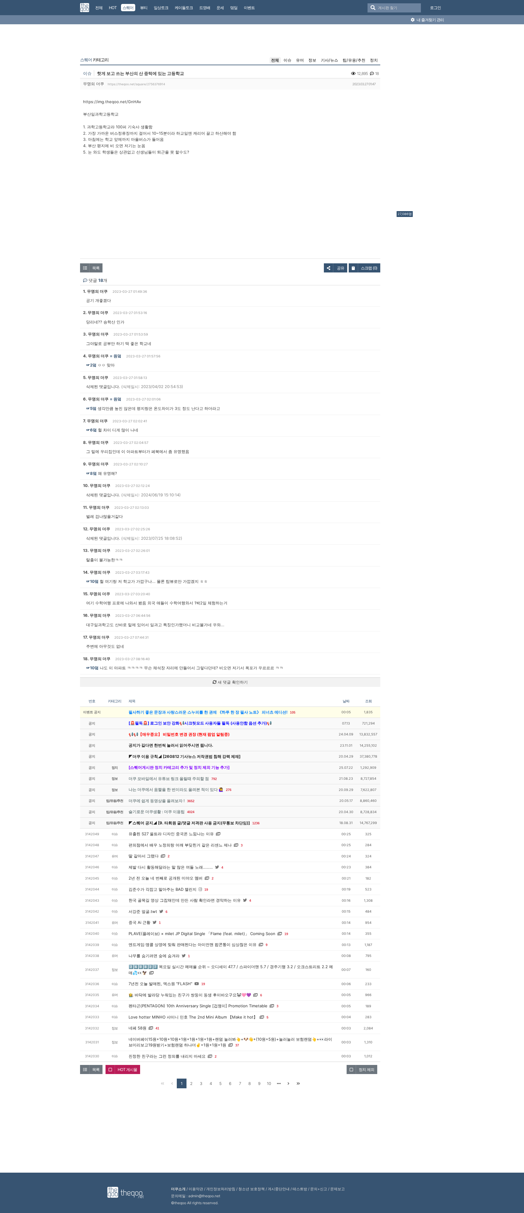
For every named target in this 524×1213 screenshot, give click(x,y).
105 (292, 712)
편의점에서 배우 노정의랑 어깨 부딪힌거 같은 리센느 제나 (180, 845)
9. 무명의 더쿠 (96, 463)
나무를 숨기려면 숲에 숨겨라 (154, 955)
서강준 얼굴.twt (143, 911)
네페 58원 (137, 1027)
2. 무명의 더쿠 (95, 312)
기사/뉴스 (329, 60)
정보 (312, 60)
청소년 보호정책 (251, 1189)
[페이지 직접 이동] (279, 1083)
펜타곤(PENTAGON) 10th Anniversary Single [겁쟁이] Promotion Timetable (198, 1005)
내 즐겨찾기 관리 (430, 19)
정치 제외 (366, 1069)
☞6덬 (91, 429)
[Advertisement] (421, 119)
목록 (95, 267)
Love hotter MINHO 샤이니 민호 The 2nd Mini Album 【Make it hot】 (193, 1017)
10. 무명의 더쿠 (96, 485)
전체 (275, 60)
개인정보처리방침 (220, 1189)
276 (228, 790)
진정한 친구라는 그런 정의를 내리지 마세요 (167, 1056)
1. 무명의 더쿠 (95, 291)
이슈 (287, 60)
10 (269, 1083)
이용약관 (196, 1189)
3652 (190, 801)
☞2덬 (91, 365)
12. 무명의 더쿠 (96, 528)
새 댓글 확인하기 (232, 682)
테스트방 (300, 1189)
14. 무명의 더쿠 (96, 572)
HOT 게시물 (127, 1069)
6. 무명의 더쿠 (96, 399)
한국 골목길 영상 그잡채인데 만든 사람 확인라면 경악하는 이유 (185, 900)
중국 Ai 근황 (139, 922)
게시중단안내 (279, 1189)
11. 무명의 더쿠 (96, 507)
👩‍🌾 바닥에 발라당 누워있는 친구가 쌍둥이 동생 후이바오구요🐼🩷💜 (190, 994)
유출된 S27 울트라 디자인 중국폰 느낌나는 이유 (171, 833)
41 (157, 1028)
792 (214, 779)
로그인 (435, 7)
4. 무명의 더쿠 (96, 355)
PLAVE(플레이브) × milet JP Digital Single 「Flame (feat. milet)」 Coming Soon (202, 933)
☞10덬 (92, 581)
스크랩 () (369, 267)
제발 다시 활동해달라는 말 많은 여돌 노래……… (171, 867)
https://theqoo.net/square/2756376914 (136, 84)
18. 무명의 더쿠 (96, 658)
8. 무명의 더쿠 (96, 442)
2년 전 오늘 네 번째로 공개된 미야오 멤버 (166, 878)
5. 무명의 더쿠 (95, 377)
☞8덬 (91, 473)
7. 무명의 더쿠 (95, 420)
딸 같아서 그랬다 (144, 855)
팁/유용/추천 (354, 60)
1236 (256, 823)
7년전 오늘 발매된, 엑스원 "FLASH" (160, 983)
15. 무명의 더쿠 (96, 593)
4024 (190, 812)
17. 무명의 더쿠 (96, 637)
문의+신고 (318, 1189)
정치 (374, 60)
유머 (300, 60)
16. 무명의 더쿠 (96, 615)
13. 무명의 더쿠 (96, 550)
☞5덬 (91, 408)
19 (206, 889)
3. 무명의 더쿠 (96, 334)
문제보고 (337, 1189)
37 (237, 1045)
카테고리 (94, 59)
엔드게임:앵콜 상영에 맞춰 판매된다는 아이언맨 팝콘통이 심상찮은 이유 (193, 944)
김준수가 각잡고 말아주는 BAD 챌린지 (162, 889)
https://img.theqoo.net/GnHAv (112, 101)
